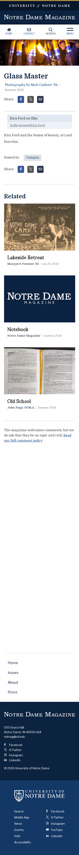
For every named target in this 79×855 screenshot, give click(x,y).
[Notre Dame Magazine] (39, 714)
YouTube (56, 830)
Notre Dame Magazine (39, 17)
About (13, 682)
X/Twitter (15, 750)
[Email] (40, 99)
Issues (13, 673)
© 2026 (9, 768)
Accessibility (22, 842)
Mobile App (21, 817)
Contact (29, 33)
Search (51, 33)
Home (8, 33)
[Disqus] (39, 496)
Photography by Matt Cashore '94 (31, 85)
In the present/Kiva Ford (27, 125)
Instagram (15, 755)
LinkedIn (14, 760)
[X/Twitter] (30, 99)
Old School (19, 400)
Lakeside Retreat (25, 257)
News (18, 823)
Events (19, 830)
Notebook (17, 329)
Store (12, 692)
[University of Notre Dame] (39, 796)
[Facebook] (21, 99)
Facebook (15, 745)
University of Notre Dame (39, 5)
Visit (17, 836)
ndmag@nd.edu (14, 736)
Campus (32, 157)
